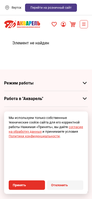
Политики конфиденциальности (34, 136)
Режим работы (18, 83)
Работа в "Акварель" (23, 98)
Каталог (84, 24)
